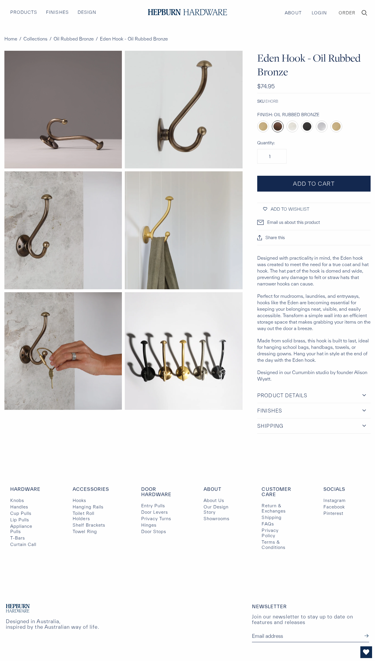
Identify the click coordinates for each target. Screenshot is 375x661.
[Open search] (364, 13)
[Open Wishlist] (366, 652)
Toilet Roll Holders (83, 516)
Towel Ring (85, 531)
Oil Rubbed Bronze (74, 38)
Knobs (17, 500)
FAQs (268, 523)
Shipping (271, 517)
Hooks (79, 500)
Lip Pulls (19, 519)
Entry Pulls (153, 505)
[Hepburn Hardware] (187, 12)
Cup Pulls (20, 513)
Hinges (148, 525)
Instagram (334, 500)
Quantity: (266, 142)
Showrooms (216, 518)
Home (10, 38)
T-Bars (17, 537)
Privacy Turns (156, 518)
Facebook (334, 506)
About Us (214, 500)
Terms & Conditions (273, 545)
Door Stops (153, 531)
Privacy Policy (270, 533)
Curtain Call (23, 544)
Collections (35, 38)
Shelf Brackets (89, 525)
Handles (19, 506)
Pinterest (333, 513)
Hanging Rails (88, 506)
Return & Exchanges (273, 508)
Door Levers (154, 512)
